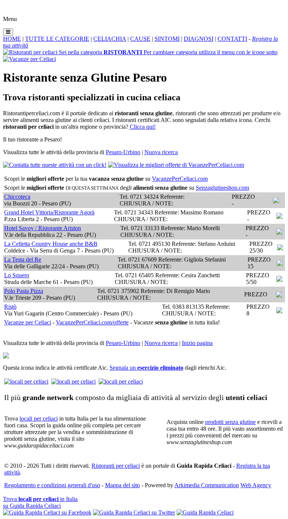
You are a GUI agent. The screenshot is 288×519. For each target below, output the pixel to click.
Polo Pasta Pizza (23, 291)
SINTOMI (167, 39)
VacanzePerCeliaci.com (180, 178)
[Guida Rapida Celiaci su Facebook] (47, 512)
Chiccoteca (17, 196)
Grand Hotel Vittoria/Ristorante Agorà (49, 212)
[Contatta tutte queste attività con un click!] (54, 165)
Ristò (10, 306)
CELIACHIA (109, 39)
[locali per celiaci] (26, 381)
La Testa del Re (22, 259)
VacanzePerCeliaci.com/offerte (92, 322)
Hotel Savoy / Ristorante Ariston (42, 228)
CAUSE (140, 39)
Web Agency (255, 485)
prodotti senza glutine (230, 422)
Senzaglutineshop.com (222, 187)
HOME (12, 39)
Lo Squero (16, 275)
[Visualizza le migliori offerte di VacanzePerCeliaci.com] (176, 165)
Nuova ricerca (161, 152)
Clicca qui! (143, 126)
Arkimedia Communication (206, 485)
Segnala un (146, 367)
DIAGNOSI (198, 39)
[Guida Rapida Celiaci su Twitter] (134, 512)
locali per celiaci (39, 418)
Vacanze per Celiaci (27, 322)
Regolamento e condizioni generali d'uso (52, 485)
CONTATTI (232, 39)
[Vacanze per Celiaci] (29, 59)
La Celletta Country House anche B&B (51, 244)
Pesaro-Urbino (123, 152)
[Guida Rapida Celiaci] (205, 512)
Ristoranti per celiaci (116, 465)
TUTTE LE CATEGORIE (57, 39)
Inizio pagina (197, 343)
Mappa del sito (122, 485)
